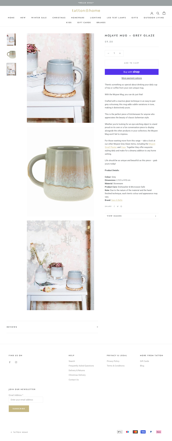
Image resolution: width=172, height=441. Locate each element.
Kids (69, 22)
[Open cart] (164, 13)
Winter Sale (39, 17)
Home (11, 17)
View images (114, 216)
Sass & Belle (116, 200)
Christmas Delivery (77, 375)
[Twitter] (118, 206)
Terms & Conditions (116, 366)
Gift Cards (84, 22)
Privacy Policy (113, 361)
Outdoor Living (154, 17)
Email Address (16, 395)
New (23, 17)
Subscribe (19, 408)
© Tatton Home (19, 432)
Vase (123, 147)
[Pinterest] (121, 206)
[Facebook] (114, 206)
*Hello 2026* (86, 3)
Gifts (135, 17)
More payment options (132, 78)
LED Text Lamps (116, 17)
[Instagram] (16, 362)
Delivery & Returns (77, 370)
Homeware (78, 17)
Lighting (95, 17)
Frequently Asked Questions (81, 366)
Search (72, 361)
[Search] (158, 13)
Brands (101, 22)
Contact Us (74, 380)
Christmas (59, 17)
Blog (142, 366)
